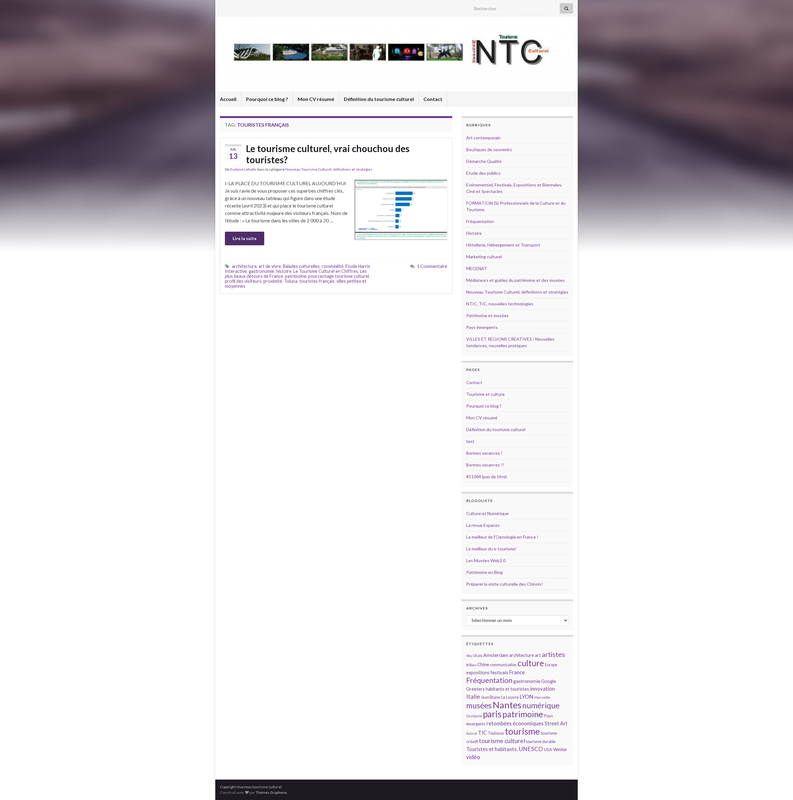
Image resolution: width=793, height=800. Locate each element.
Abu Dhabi (474, 656)
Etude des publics (483, 173)
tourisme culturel (502, 740)
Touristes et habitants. (492, 749)
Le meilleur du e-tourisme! (491, 548)
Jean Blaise (490, 697)
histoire (283, 271)
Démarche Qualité (484, 161)
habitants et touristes (507, 689)
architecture (244, 266)
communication (503, 664)
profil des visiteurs (243, 281)
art (538, 655)
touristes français (317, 281)
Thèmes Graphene (271, 792)
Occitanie (474, 716)
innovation (542, 688)
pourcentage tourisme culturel (338, 276)
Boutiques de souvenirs (489, 149)
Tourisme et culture (485, 394)
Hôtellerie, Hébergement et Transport (503, 244)
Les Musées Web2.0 (486, 560)
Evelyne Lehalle (243, 169)
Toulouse (496, 733)
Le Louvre (510, 697)
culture (531, 663)
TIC (482, 732)
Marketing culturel (484, 256)
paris (492, 714)
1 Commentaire (432, 266)
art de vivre (270, 266)
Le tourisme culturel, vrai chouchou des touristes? (328, 154)
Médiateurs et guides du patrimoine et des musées (515, 280)
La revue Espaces (483, 525)
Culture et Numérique (487, 513)
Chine (483, 664)
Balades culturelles (301, 266)
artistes (553, 654)
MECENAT (476, 268)
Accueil (228, 99)
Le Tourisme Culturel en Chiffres (325, 271)
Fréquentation (480, 221)
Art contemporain (483, 137)
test (470, 441)
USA (548, 749)
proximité (272, 281)
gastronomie (261, 271)
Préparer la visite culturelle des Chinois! (504, 584)
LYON (526, 696)
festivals (499, 672)
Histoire (474, 233)
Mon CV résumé (316, 99)
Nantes (507, 704)
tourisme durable (541, 741)
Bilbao (471, 664)
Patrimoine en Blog (484, 572)
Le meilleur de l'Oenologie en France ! (502, 537)
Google (548, 681)
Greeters (475, 689)
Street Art (556, 723)
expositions (477, 672)
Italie (473, 696)
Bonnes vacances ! (484, 453)
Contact (432, 99)
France (517, 672)
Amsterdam (495, 655)
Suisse (471, 733)
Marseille (542, 697)
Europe (551, 664)
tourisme (522, 731)
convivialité (333, 266)
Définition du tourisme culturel (379, 99)
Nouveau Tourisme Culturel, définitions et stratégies (328, 169)
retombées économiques (515, 723)
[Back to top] (779, 786)
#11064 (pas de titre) (486, 476)
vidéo (473, 757)
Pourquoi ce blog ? (267, 99)
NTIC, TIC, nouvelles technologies (499, 303)
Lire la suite (244, 238)
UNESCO (531, 748)
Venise (560, 749)
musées (479, 705)
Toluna (290, 281)
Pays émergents (482, 327)
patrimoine (295, 276)
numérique (540, 705)
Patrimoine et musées (487, 315)
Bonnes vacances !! (485, 464)
